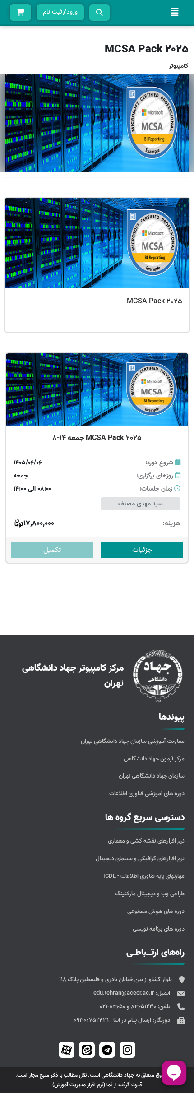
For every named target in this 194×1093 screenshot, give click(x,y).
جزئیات (142, 550)
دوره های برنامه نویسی (159, 929)
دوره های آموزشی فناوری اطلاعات (147, 793)
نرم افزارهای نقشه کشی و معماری (146, 841)
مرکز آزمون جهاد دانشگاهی (154, 759)
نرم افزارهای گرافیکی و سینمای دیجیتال (140, 858)
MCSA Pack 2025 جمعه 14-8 (97, 438)
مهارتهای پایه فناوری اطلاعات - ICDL (144, 876)
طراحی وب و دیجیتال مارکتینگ (150, 893)
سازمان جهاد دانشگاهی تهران (152, 776)
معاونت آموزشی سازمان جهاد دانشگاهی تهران (133, 741)
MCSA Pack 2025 (154, 301)
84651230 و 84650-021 (128, 1006)
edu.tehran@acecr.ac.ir (124, 993)
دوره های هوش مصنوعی (156, 911)
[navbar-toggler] (175, 12)
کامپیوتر (179, 66)
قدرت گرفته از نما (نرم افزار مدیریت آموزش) (97, 1084)
